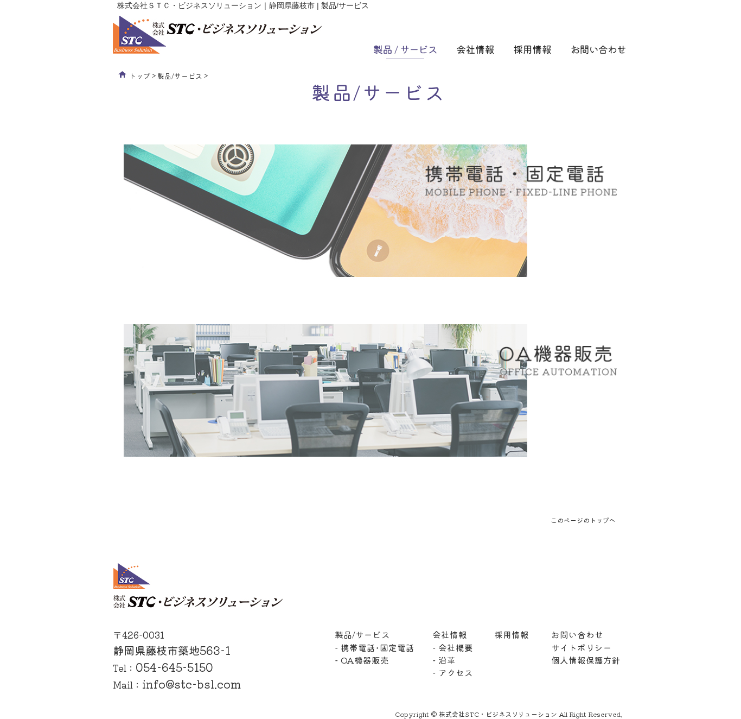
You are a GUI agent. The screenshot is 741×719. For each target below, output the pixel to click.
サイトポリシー (581, 647)
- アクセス (452, 672)
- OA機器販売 (362, 660)
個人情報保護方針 (586, 660)
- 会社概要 (452, 647)
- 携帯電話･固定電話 (374, 647)
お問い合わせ (577, 634)
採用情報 (511, 634)
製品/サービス (179, 76)
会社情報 (449, 634)
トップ (139, 76)
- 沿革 (444, 660)
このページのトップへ (583, 520)
